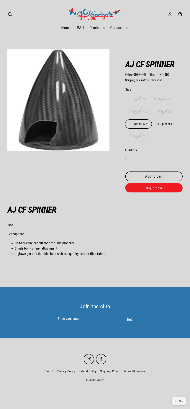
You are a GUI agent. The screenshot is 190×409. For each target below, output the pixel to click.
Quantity (131, 150)
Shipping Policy (110, 371)
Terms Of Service (134, 371)
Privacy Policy (66, 371)
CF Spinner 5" (165, 111)
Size (128, 89)
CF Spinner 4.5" (138, 111)
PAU (80, 27)
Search (49, 371)
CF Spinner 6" (165, 124)
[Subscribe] (129, 319)
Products (97, 27)
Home (66, 27)
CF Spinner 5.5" (138, 124)
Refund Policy (87, 371)
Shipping (130, 80)
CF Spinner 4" (162, 99)
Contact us (119, 27)
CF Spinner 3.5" (138, 136)
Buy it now (154, 188)
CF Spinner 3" (137, 99)
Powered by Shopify (95, 380)
